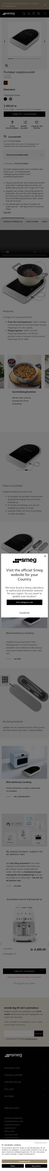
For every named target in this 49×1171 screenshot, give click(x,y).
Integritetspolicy (40, 1142)
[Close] (45, 556)
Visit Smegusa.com (24, 602)
